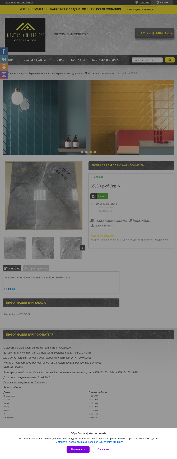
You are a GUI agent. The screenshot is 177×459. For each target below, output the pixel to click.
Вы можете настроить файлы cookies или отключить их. (87, 441)
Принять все (78, 449)
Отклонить (103, 449)
